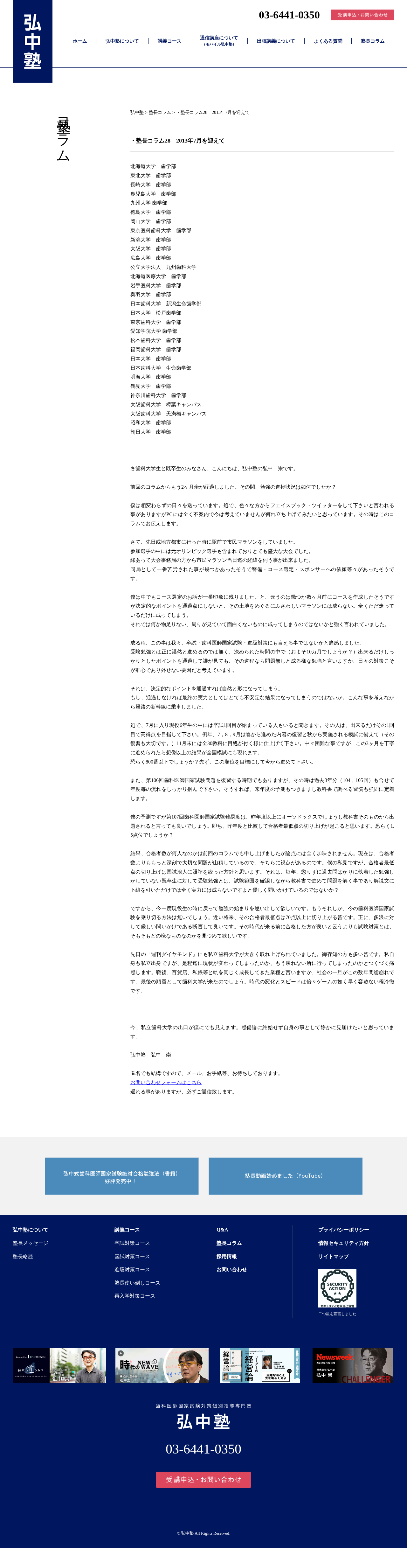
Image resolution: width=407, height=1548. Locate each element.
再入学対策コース (134, 1296)
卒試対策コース (132, 1243)
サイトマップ (333, 1256)
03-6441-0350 (289, 15)
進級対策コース (132, 1269)
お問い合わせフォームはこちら (166, 1082)
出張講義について (276, 41)
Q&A (222, 1229)
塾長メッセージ (30, 1243)
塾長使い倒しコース (137, 1283)
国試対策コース (132, 1256)
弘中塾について (122, 41)
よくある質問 (328, 41)
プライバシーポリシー (343, 1229)
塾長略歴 (23, 1256)
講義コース (170, 41)
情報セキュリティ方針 (343, 1243)
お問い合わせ (232, 1269)
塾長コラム (373, 41)
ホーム (80, 41)
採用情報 (227, 1256)
